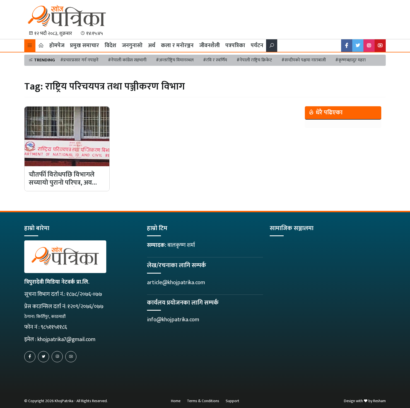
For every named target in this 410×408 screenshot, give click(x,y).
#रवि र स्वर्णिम (215, 60)
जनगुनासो (132, 45)
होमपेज (56, 45)
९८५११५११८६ (54, 327)
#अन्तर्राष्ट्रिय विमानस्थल (175, 60)
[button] (29, 45)
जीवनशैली (209, 45)
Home (175, 401)
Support (232, 401)
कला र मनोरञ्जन (177, 45)
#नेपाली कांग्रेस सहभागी (127, 60)
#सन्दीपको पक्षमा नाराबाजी (303, 60)
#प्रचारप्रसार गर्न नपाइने (79, 60)
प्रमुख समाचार (84, 45)
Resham (379, 401)
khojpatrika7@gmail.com (66, 339)
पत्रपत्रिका (235, 45)
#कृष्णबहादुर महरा (350, 60)
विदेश (110, 45)
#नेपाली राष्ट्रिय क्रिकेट (254, 60)
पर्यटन (257, 45)
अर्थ (151, 45)
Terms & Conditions (203, 401)
